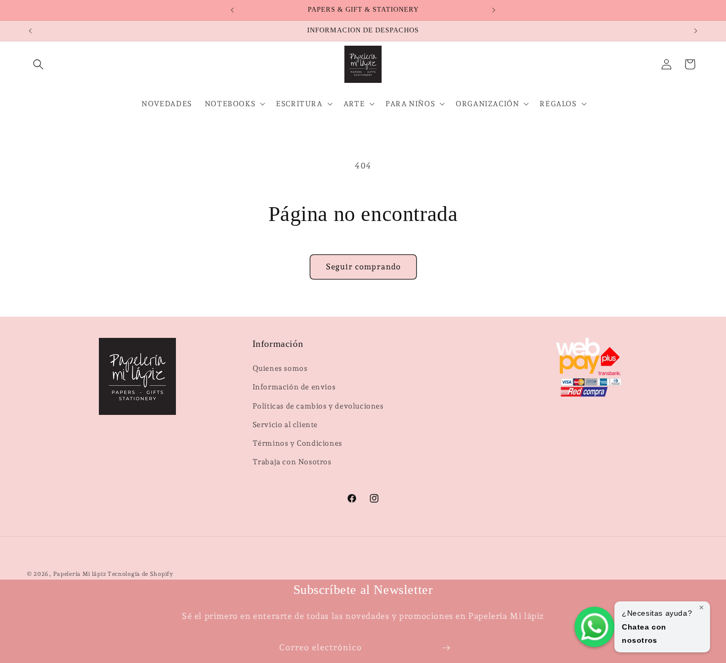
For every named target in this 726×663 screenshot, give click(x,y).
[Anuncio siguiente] (493, 10)
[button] (38, 64)
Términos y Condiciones (297, 443)
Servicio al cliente (285, 424)
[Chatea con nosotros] (594, 627)
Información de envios (294, 386)
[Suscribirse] (446, 648)
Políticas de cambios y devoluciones (318, 406)
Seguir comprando (363, 266)
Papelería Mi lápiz (80, 574)
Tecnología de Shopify (140, 574)
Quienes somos (280, 368)
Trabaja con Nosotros (292, 461)
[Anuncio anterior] (232, 10)
